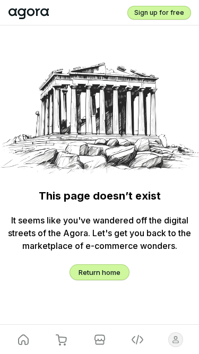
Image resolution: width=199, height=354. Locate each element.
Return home (99, 272)
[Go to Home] (28, 12)
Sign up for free (159, 12)
